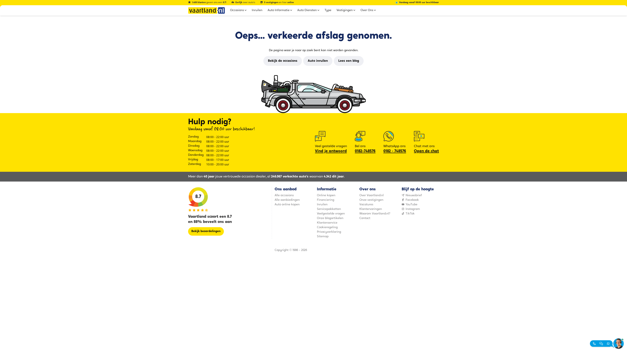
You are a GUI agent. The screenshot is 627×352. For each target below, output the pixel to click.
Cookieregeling (327, 227)
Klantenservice (327, 222)
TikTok (410, 213)
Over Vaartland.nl (371, 195)
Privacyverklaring (329, 232)
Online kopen (326, 195)
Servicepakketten (329, 209)
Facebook (412, 200)
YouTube (411, 204)
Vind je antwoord (331, 151)
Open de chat (426, 151)
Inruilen (322, 204)
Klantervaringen (370, 209)
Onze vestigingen (371, 200)
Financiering (325, 200)
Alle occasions (284, 195)
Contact (364, 218)
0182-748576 (365, 151)
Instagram (413, 209)
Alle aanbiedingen (287, 200)
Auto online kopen (287, 204)
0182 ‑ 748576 (394, 151)
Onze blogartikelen (330, 218)
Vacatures (366, 204)
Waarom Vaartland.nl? (374, 213)
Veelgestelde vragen (331, 213)
